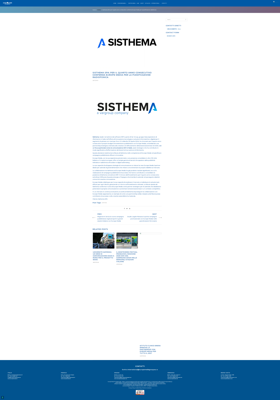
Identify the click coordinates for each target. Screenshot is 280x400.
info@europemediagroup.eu (14, 377)
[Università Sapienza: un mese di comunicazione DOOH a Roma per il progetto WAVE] (103, 241)
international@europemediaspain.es (122, 377)
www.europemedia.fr (66, 378)
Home (94, 9)
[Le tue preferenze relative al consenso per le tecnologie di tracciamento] (2, 397)
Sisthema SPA (102, 199)
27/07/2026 (119, 264)
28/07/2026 (96, 262)
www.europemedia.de (172, 378)
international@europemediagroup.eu (142, 369)
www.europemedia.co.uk (226, 378)
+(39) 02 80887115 (172, 29)
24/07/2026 (143, 356)
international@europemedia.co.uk (229, 377)
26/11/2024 (95, 80)
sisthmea (104, 202)
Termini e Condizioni (146, 387)
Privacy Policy (132, 387)
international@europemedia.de (174, 377)
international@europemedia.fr (68, 377)
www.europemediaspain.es (120, 378)
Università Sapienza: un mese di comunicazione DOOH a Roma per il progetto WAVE (103, 256)
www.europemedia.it (12, 378)
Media (99, 9)
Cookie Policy (138, 387)
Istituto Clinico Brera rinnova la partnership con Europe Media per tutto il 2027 (150, 349)
